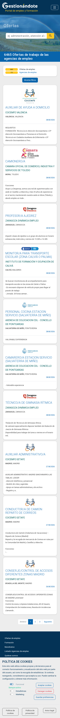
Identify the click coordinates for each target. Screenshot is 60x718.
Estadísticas (21, 691)
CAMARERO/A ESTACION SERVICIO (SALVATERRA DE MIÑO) (28, 359)
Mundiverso (10, 647)
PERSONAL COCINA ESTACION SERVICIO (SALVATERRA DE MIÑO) (28, 313)
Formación (9, 642)
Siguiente (48, 622)
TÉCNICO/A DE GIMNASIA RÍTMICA (28, 402)
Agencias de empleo (28, 72)
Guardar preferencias (45, 697)
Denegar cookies (45, 691)
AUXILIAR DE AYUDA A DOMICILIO (27, 107)
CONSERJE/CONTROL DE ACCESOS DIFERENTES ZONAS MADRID (29, 572)
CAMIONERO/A (15, 161)
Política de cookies (10, 711)
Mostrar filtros (30, 80)
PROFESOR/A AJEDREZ (20, 216)
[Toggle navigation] (54, 7)
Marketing (20, 694)
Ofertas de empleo (12, 638)
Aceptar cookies (45, 685)
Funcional (20, 684)
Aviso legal (49, 710)
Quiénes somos (11, 655)
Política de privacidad (29, 711)
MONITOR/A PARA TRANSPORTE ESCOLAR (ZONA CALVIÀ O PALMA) (28, 255)
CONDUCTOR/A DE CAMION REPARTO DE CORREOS (23, 510)
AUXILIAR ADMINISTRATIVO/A (25, 454)
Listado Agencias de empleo (17, 651)
